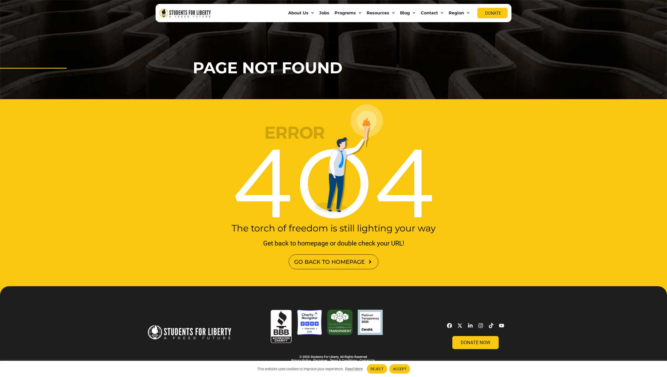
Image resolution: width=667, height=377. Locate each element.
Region (456, 12)
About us (298, 12)
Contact (429, 12)
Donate (493, 13)
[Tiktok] (491, 325)
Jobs (324, 12)
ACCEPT (399, 369)
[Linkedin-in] (470, 325)
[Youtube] (501, 325)
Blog (405, 12)
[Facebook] (449, 325)
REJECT (377, 369)
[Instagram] (480, 325)
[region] (333, 369)
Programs (345, 12)
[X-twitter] (460, 325)
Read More (354, 369)
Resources (378, 12)
